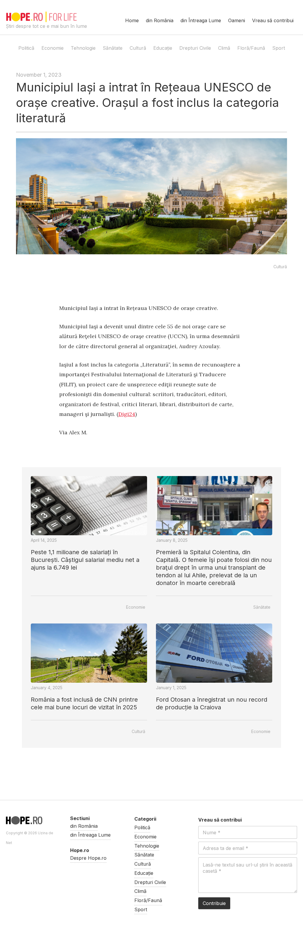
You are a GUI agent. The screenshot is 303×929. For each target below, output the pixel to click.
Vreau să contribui (273, 20)
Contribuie (214, 903)
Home (132, 20)
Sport (278, 48)
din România (159, 20)
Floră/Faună (251, 48)
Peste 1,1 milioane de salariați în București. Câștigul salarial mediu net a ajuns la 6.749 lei (85, 560)
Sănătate (113, 48)
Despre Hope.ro (88, 858)
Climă (224, 48)
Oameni (236, 20)
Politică (26, 48)
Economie (52, 48)
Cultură (138, 48)
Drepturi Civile (195, 48)
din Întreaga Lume (200, 20)
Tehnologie (83, 48)
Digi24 (126, 414)
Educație (162, 48)
